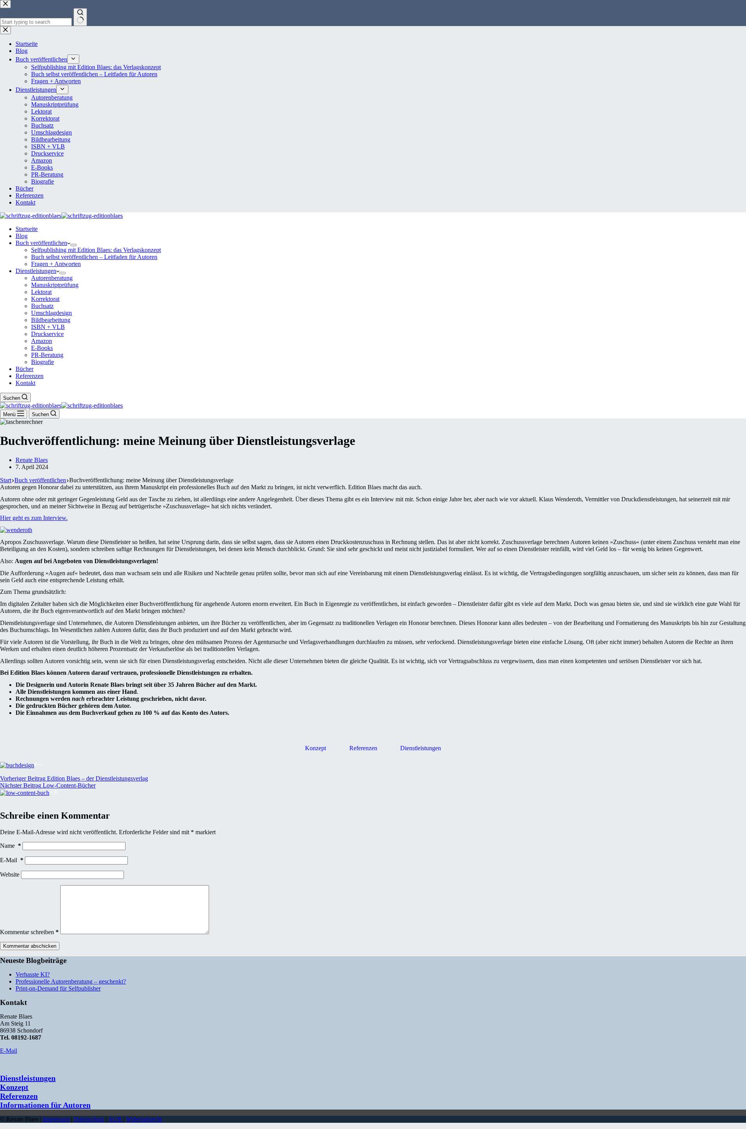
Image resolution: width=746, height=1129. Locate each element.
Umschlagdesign (51, 313)
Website (9, 874)
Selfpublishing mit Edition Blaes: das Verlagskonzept (96, 250)
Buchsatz (42, 306)
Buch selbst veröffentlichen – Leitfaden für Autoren (94, 257)
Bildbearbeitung (50, 320)
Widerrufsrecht (144, 1119)
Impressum (56, 1119)
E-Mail (11, 860)
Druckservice (47, 334)
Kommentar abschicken (29, 946)
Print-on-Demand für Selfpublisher (58, 988)
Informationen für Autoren (45, 1105)
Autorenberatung (52, 278)
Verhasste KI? (33, 974)
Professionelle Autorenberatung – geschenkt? (71, 981)
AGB (115, 1119)
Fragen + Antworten (56, 264)
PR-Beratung (47, 355)
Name (10, 845)
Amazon (41, 341)
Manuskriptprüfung (54, 285)
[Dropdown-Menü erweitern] (73, 245)
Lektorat (41, 292)
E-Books (42, 348)
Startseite (27, 229)
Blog (22, 236)
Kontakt (25, 383)
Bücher (24, 369)
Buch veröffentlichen (41, 243)
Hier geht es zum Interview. (34, 518)
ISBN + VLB (48, 327)
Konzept (315, 748)
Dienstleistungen (36, 271)
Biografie (42, 362)
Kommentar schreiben (29, 932)
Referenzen (30, 376)
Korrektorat (45, 299)
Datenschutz (89, 1119)
